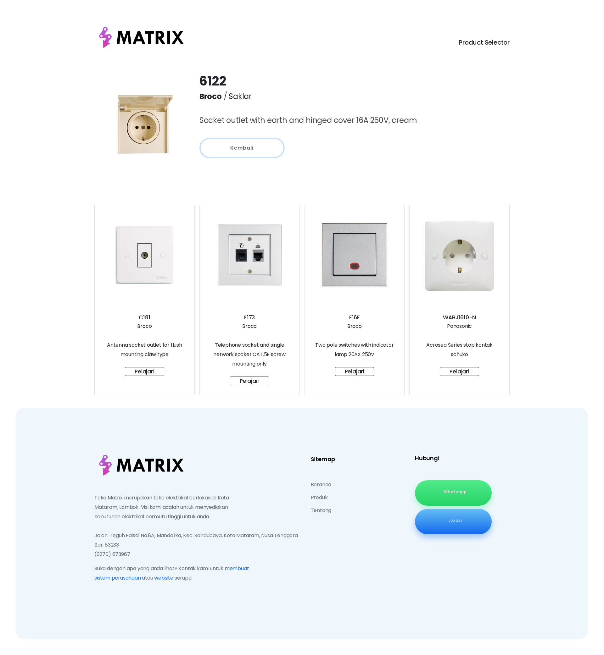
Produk (319, 497)
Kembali (242, 147)
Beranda (321, 484)
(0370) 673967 (112, 554)
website (163, 577)
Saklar (240, 96)
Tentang (321, 510)
